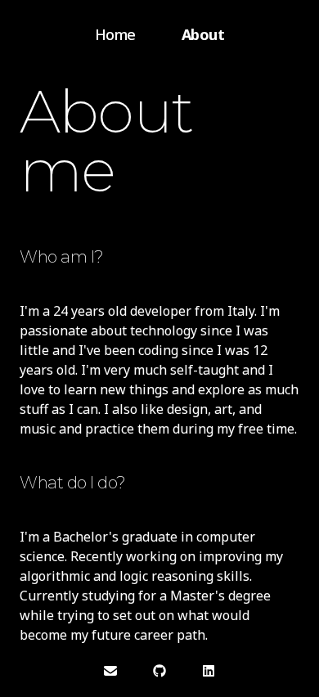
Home (115, 34)
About (203, 34)
